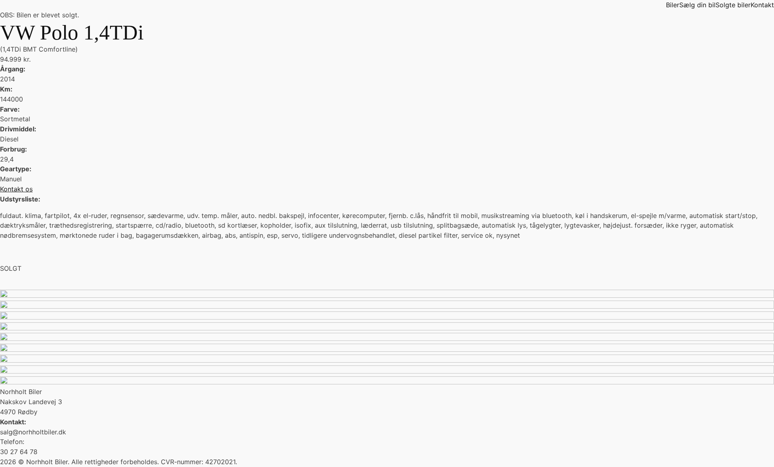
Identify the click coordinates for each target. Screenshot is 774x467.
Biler (672, 5)
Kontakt (762, 5)
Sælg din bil (697, 5)
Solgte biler (733, 5)
